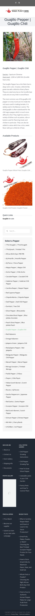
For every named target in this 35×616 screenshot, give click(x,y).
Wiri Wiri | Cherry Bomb (14, 422)
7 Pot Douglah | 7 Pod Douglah (16, 245)
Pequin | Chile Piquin (13, 378)
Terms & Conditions (24, 614)
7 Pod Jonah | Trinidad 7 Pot (15, 249)
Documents (8, 468)
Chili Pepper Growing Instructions (24, 454)
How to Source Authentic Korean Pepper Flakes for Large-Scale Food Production (25, 598)
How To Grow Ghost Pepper (24, 470)
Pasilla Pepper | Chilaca (14, 374)
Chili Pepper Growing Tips (24, 463)
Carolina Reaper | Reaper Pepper (17, 288)
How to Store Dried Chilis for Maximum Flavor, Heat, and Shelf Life (25, 564)
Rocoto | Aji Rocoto (12, 390)
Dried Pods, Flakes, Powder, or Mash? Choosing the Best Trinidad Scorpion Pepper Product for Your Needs (25, 546)
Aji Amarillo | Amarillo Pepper (16, 258)
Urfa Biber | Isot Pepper (14, 427)
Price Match (8, 519)
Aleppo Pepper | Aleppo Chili (16, 267)
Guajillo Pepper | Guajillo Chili (16, 330)
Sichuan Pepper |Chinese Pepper (17, 418)
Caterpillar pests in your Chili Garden (25, 478)
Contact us (7, 454)
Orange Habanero (12, 339)
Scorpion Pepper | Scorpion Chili (17, 406)
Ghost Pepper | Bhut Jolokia (15, 311)
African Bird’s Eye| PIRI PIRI (15, 254)
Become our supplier (8, 525)
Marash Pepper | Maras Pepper (16, 362)
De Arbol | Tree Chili (13, 306)
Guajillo (5, 219)
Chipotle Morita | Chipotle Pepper (17, 297)
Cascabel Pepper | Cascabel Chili (17, 277)
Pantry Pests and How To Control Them (24, 488)
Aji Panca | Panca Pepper (14, 263)
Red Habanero (11, 334)
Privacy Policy (14, 614)
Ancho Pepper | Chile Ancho (15, 272)
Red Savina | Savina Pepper (15, 402)
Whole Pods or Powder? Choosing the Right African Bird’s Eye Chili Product (25, 580)
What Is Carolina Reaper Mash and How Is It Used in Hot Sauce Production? (25, 525)
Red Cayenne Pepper (13, 293)
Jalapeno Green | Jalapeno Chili (16, 343)
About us (7, 450)
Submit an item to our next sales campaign (9, 533)
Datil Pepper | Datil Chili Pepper (17, 302)
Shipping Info (8, 463)
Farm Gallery (8, 459)
